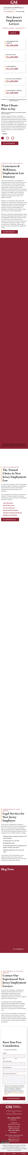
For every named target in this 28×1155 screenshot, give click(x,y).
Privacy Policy (14, 1092)
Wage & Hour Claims (8, 505)
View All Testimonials (9, 143)
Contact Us (13, 33)
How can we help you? (10, 1073)
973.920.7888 (20, 11)
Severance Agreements (9, 508)
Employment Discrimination (10, 510)
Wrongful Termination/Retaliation (12, 513)
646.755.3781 (14, 1139)
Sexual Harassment (8, 503)
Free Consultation (8, 11)
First (4, 1058)
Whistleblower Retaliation (10, 515)
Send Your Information (13, 1098)
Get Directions (14, 1120)
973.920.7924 (14, 1128)
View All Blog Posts (18, 949)
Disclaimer (19, 1113)
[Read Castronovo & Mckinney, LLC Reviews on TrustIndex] (5, 1142)
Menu (14, 1153)
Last (16, 1058)
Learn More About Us (9, 232)
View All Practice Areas (9, 519)
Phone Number (8, 1061)
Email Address (7, 1067)
